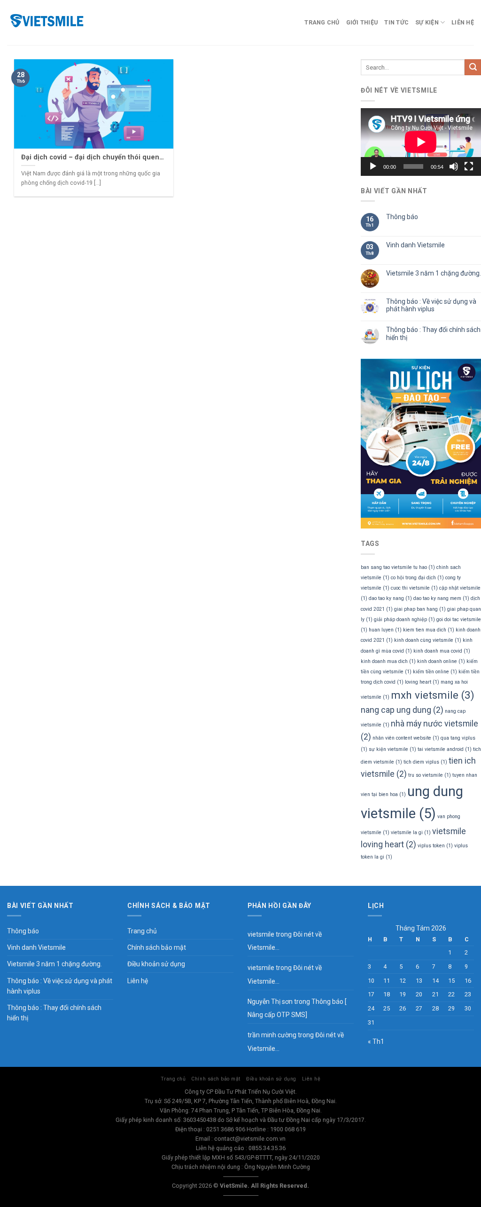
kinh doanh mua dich (388, 661)
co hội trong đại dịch (417, 578)
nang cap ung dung (402, 710)
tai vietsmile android (445, 749)
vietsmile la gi (411, 832)
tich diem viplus (425, 762)
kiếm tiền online (435, 672)
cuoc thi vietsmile (414, 588)
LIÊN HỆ (462, 22)
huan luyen (385, 630)
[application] (421, 142)
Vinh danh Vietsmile (415, 245)
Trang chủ (142, 931)
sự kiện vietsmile (392, 749)
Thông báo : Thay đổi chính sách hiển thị (433, 333)
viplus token (435, 846)
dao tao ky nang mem (441, 598)
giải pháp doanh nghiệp (404, 619)
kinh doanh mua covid (441, 651)
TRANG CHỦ (321, 22)
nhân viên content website (405, 738)
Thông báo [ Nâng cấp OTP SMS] (297, 1008)
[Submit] (473, 67)
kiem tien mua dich (428, 630)
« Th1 (376, 1041)
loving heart (422, 682)
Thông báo (402, 217)
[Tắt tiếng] (453, 166)
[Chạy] (373, 166)
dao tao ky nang (390, 598)
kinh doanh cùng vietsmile (427, 640)
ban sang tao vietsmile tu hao (398, 567)
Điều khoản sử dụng (156, 964)
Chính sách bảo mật (156, 947)
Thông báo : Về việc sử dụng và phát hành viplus (431, 305)
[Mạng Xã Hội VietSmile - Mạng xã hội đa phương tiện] (65, 22)
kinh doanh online (441, 661)
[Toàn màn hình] (468, 166)
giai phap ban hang (420, 609)
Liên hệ (137, 981)
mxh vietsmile (432, 695)
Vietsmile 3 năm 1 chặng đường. (433, 273)
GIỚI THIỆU (362, 22)
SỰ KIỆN (427, 22)
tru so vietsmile (429, 775)
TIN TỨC (396, 22)
